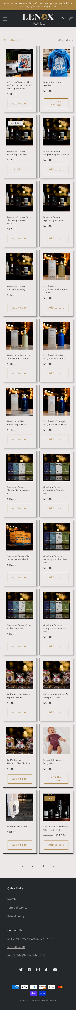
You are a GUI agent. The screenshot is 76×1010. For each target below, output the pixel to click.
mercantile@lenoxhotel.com (26, 955)
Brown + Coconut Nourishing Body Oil (18, 288)
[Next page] (53, 865)
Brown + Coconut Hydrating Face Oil (53, 219)
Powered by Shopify (48, 1000)
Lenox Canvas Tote (17, 827)
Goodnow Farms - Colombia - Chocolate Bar (54, 490)
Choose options (56, 103)
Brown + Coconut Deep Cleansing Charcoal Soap (19, 220)
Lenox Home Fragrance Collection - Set (55, 828)
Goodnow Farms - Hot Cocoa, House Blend (18, 558)
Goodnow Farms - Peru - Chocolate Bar (19, 627)
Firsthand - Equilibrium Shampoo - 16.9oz (55, 289)
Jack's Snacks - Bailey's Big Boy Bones (19, 696)
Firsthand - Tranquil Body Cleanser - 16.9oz (55, 423)
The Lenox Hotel (32, 1000)
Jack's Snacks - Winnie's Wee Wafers (18, 762)
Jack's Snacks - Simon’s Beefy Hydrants (55, 696)
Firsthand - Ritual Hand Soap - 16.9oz (17, 423)
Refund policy (15, 916)
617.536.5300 (16, 947)
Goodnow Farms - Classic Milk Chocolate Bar (19, 490)
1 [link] (22, 865)
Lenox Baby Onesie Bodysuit (53, 762)
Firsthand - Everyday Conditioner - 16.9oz (18, 357)
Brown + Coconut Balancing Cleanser (17, 153)
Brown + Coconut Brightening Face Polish (56, 153)
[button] (5, 19)
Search (11, 899)
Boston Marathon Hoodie (52, 84)
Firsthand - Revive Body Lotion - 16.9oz (54, 357)
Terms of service (17, 907)
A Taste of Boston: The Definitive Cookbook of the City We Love (19, 85)
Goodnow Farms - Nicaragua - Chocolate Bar (55, 559)
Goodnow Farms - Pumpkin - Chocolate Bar (54, 628)
